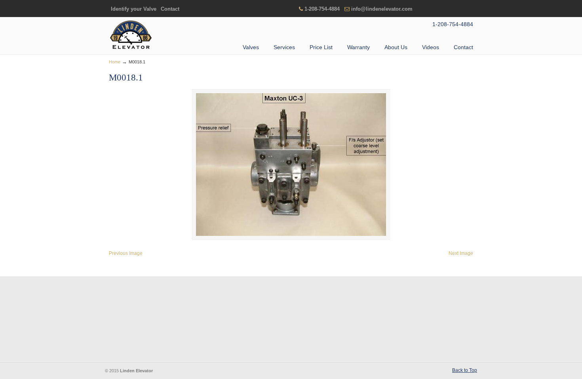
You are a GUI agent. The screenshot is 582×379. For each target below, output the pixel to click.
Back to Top (464, 370)
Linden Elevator (130, 35)
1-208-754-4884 (322, 9)
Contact (170, 9)
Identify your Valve (133, 9)
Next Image (461, 253)
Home (114, 61)
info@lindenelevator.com (382, 9)
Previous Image (126, 253)
